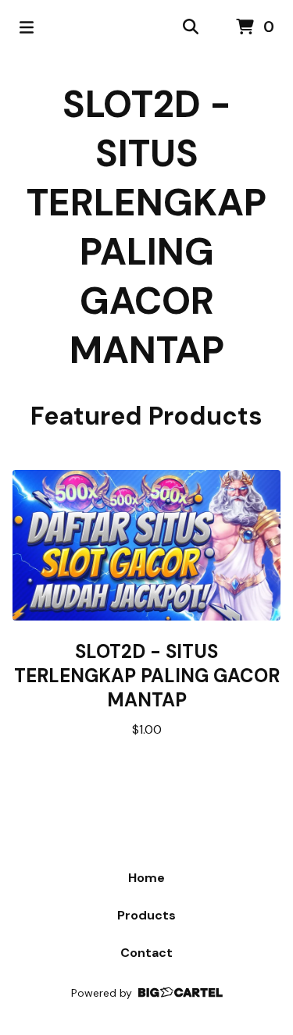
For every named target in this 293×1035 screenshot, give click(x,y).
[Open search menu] (191, 27)
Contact (146, 952)
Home (146, 878)
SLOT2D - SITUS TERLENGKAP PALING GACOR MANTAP (146, 227)
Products (146, 915)
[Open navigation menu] (27, 27)
